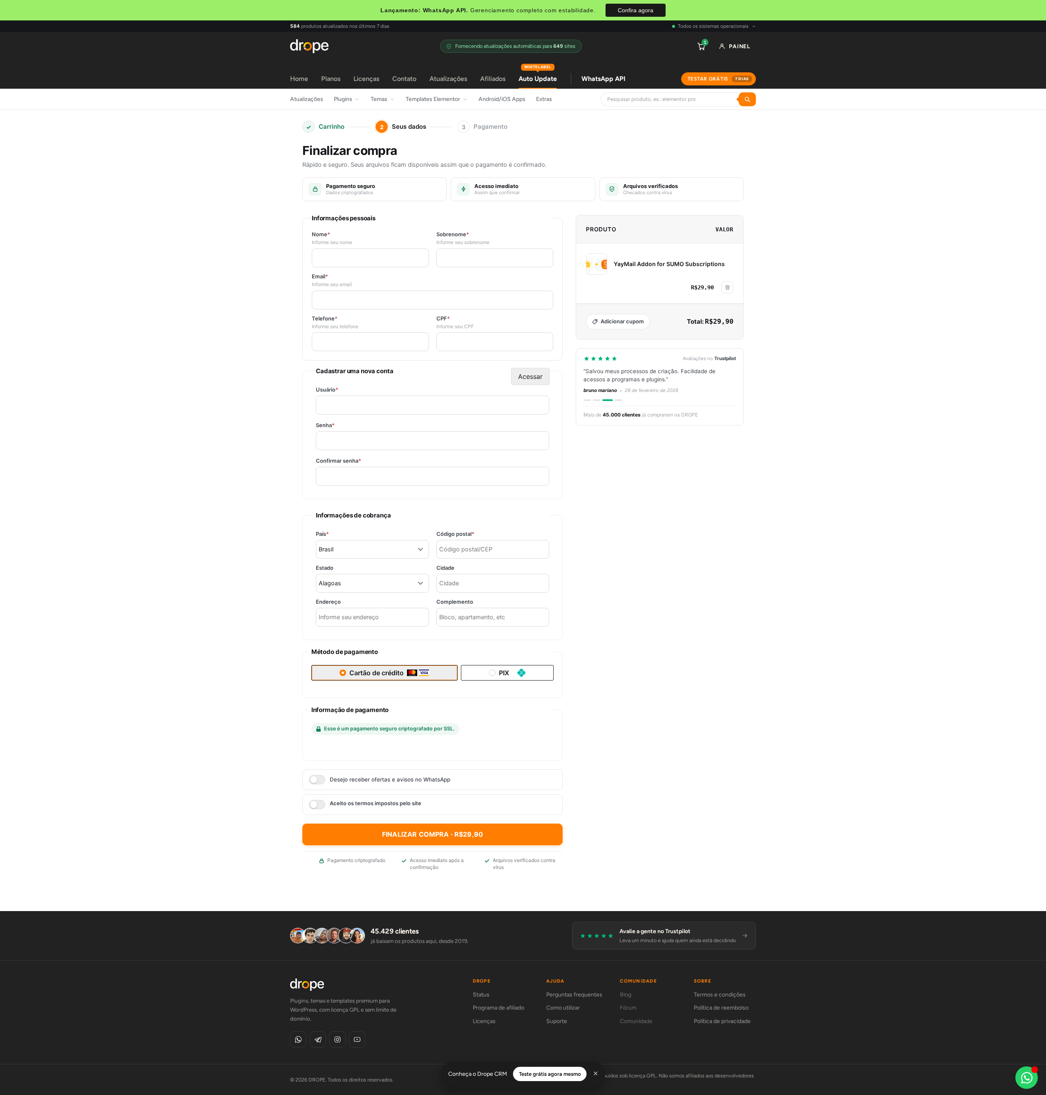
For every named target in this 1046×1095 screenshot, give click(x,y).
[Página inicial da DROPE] (309, 46)
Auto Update (538, 76)
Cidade (445, 568)
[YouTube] (357, 1039)
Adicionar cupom (622, 321)
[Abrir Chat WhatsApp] (1026, 1077)
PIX (504, 673)
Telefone (324, 318)
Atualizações (448, 79)
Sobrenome (452, 234)
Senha (339, 425)
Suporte (556, 1021)
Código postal (469, 534)
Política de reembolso (721, 1007)
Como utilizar (563, 1007)
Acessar (530, 376)
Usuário (341, 389)
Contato (404, 79)
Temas (379, 99)
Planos (330, 79)
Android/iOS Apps (501, 99)
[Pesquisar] (747, 99)
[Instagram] (337, 1039)
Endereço (328, 602)
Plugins (343, 99)
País (336, 534)
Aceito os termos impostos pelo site (375, 803)
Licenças (366, 79)
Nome (321, 234)
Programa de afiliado (498, 1007)
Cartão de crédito (376, 673)
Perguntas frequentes (574, 994)
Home (299, 79)
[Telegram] (318, 1039)
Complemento (454, 602)
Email (320, 276)
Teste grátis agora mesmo (550, 1074)
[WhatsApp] (298, 1039)
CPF (443, 318)
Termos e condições (720, 994)
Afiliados (492, 79)
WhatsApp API (603, 79)
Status (481, 994)
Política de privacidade (722, 1021)
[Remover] (727, 287)
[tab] (587, 400)
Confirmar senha (352, 461)
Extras (544, 99)
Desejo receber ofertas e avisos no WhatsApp (390, 779)
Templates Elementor (433, 99)
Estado (324, 568)
